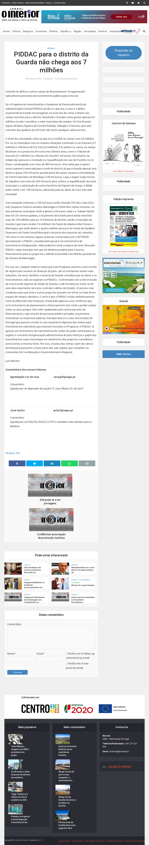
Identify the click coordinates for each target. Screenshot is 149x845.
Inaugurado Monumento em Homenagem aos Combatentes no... (34, 599)
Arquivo (49, 3)
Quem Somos (65, 841)
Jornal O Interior (119, 766)
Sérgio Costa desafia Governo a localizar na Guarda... (67, 801)
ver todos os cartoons (123, 171)
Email (41, 653)
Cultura (16, 31)
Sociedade (90, 31)
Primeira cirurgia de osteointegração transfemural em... (20, 819)
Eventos (102, 31)
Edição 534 (13, 453)
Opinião (64, 31)
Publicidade (90, 841)
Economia (41, 31)
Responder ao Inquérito (124, 53)
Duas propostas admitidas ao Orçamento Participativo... (83, 599)
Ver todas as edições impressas (123, 251)
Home (6, 31)
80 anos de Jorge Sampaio (82, 585)
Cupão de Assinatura (115, 841)
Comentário (14, 624)
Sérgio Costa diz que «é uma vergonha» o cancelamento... (66, 776)
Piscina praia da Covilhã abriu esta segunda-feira (66, 825)
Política (53, 31)
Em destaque (84, 580)
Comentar (48, 79)
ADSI (41, 840)
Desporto (28, 31)
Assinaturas (116, 31)
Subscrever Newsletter (34, 3)
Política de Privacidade (135, 841)
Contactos (6, 3)
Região (77, 31)
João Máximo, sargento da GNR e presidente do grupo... (20, 750)
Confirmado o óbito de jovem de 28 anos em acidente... (21, 775)
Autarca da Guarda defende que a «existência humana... (67, 750)
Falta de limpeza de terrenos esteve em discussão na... (32, 570)
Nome (11, 653)
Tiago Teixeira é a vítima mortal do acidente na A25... (19, 797)
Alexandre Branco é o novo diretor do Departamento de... (82, 570)
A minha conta (59, 3)
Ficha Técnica (18, 3)
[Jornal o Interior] (21, 13)
